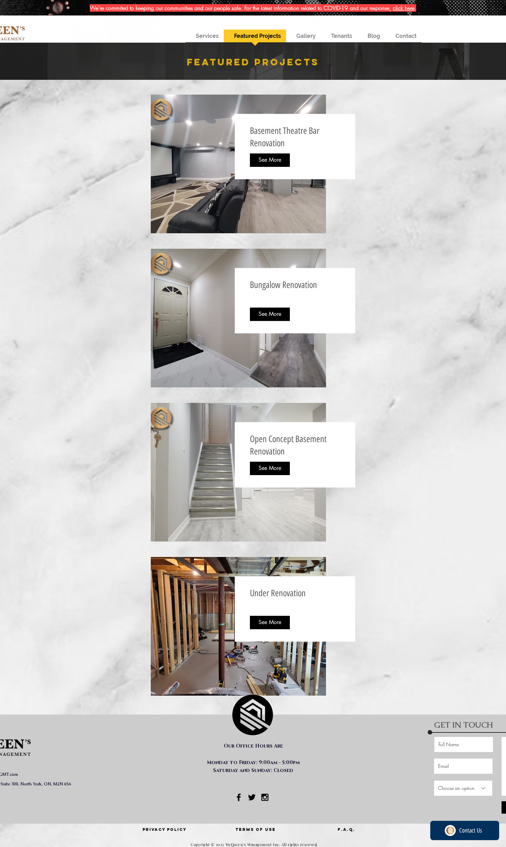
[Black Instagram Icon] (265, 797)
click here (403, 8)
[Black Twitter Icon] (252, 797)
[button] (205, 38)
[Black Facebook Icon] (239, 797)
